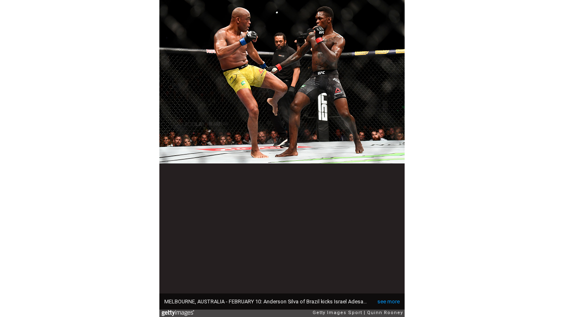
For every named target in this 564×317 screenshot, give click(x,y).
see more (388, 301)
